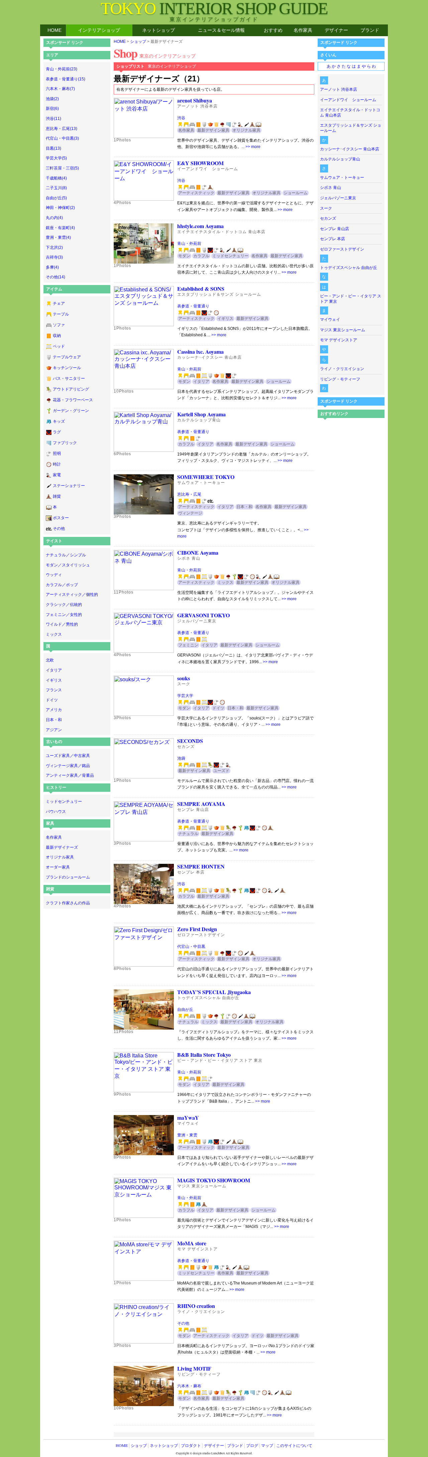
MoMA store (191, 1243)
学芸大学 (185, 695)
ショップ (138, 41)
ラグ (57, 432)
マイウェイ (330, 319)
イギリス (54, 680)
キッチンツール (67, 367)
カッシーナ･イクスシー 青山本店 (349, 149)
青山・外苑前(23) (61, 69)
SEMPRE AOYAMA (201, 804)
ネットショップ (158, 30)
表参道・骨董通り (193, 306)
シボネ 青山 (330, 187)
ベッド (59, 346)
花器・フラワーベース (73, 400)
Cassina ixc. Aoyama (200, 351)
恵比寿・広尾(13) (61, 128)
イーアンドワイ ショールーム (348, 99)
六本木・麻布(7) (60, 88)
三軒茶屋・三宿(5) (62, 168)
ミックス (54, 634)
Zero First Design (197, 929)
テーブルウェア (67, 357)
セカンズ (328, 218)
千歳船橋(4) (56, 178)
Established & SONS (200, 288)
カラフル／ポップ (62, 584)
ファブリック (65, 442)
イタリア (54, 670)
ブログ (252, 1445)
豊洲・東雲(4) (58, 237)
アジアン (54, 729)
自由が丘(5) (56, 198)
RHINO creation (196, 1306)
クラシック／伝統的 (64, 604)
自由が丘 (185, 1009)
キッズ (59, 421)
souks (183, 678)
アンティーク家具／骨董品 (70, 775)
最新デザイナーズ (62, 847)
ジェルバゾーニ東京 (338, 198)
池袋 (181, 758)
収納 (57, 335)
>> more (252, 146)
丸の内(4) (54, 217)
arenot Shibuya (194, 100)
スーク (326, 208)
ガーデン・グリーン (71, 410)
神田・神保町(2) (60, 207)
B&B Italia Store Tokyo (204, 1054)
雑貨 (57, 496)
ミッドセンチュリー (64, 801)
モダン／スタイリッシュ (68, 565)
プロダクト (191, 1445)
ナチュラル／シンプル (66, 555)
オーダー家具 (58, 867)
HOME (54, 30)
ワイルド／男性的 (62, 624)
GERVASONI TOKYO (203, 615)
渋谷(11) (53, 118)
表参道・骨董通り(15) (65, 79)
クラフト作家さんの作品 (68, 903)
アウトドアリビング (71, 389)
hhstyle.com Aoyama (200, 226)
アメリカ (54, 709)
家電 (57, 475)
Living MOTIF (194, 1368)
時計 (57, 464)
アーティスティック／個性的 (72, 594)
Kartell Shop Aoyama (201, 414)
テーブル (61, 314)
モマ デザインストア (338, 340)
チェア (59, 303)
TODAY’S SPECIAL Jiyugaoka (214, 992)
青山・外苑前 (189, 243)
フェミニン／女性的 (64, 614)
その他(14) (55, 277)
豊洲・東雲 (187, 1135)
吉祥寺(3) (54, 257)
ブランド (369, 30)
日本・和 (54, 719)
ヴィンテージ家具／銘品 (68, 765)
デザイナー (336, 30)
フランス (54, 690)
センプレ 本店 (332, 238)
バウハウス (56, 811)
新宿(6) (52, 108)
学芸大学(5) (56, 158)
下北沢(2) (54, 247)
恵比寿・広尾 (189, 494)
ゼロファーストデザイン (342, 249)
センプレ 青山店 (334, 228)
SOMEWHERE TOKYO (205, 477)
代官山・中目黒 (191, 946)
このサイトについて (294, 1445)
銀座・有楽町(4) (60, 227)
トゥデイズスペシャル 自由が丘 (348, 267)
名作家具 (303, 30)
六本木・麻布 (189, 1386)
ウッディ (54, 574)
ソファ (59, 325)
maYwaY (188, 1117)
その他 (59, 528)
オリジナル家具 (60, 857)
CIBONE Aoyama (197, 552)
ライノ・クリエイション (342, 368)
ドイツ (52, 700)
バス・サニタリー (69, 378)
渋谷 (181, 118)
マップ (267, 1445)
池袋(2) (52, 98)
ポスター (61, 517)
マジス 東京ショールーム (342, 330)
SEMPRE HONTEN (201, 866)
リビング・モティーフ (340, 379)
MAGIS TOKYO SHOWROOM (213, 1180)
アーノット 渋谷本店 (338, 89)
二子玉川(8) (56, 188)
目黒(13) (53, 148)
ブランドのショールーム (68, 877)
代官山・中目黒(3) (62, 138)
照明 (57, 453)
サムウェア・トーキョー (342, 177)
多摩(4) (52, 267)
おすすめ (273, 30)
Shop (155, 53)
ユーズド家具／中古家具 (68, 755)
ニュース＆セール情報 (221, 30)
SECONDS (190, 741)
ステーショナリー (69, 485)
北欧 (50, 660)
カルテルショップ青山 (340, 159)
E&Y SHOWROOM (200, 163)
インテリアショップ (99, 30)
